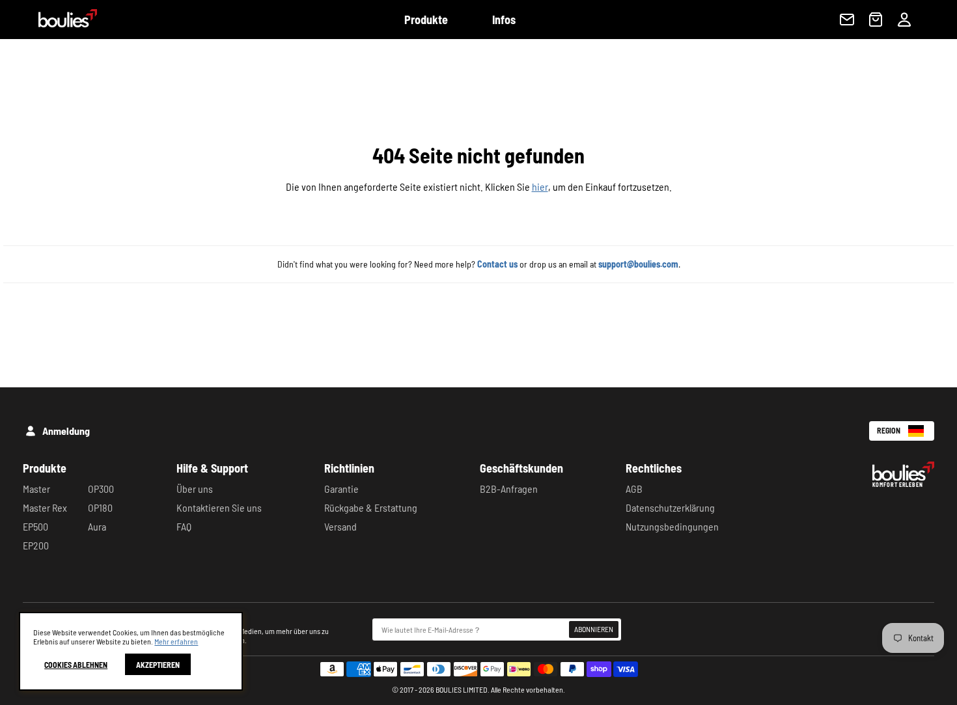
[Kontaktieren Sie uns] (847, 19)
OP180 (100, 507)
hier (540, 186)
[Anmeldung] (904, 19)
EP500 (35, 526)
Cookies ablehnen (75, 664)
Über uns (194, 488)
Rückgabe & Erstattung (370, 507)
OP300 (101, 488)
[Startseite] (60, 23)
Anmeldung (66, 430)
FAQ (183, 526)
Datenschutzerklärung (670, 507)
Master (36, 488)
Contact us (497, 264)
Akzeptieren (158, 664)
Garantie (341, 488)
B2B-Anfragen (509, 488)
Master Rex (45, 507)
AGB (634, 488)
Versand (340, 526)
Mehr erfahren (176, 641)
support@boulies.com (638, 264)
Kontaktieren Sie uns (219, 507)
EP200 (36, 545)
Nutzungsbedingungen (672, 526)
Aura (97, 526)
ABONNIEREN (593, 628)
